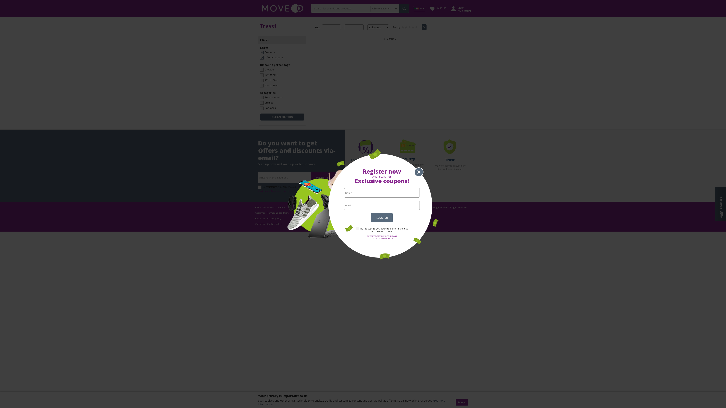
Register (382, 217)
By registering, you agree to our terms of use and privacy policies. (384, 230)
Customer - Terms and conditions (382, 236)
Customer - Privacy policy (382, 238)
